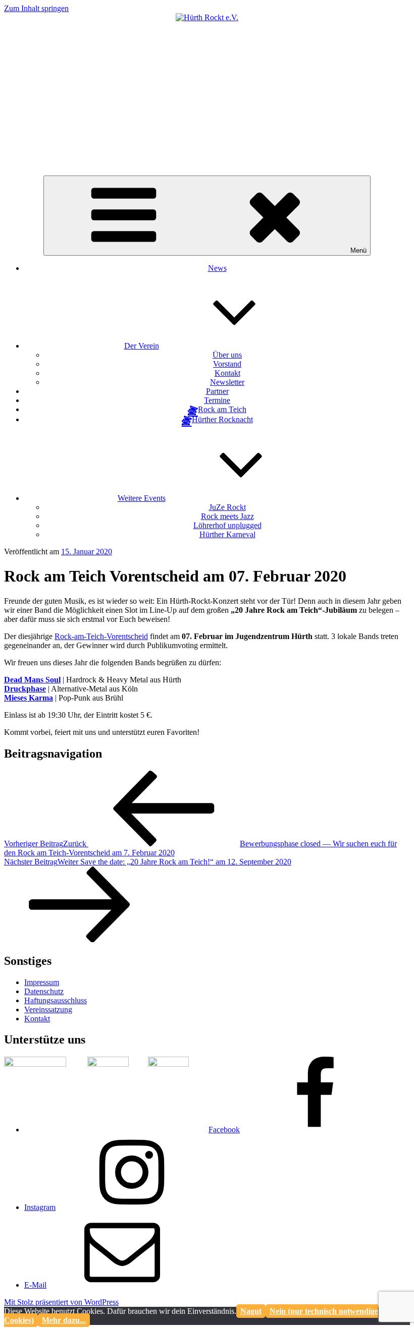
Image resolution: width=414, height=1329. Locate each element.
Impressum (41, 982)
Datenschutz (44, 991)
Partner (217, 391)
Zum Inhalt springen (36, 8)
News (217, 268)
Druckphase (25, 688)
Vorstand (227, 364)
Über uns (227, 355)
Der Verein (141, 345)
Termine (217, 400)
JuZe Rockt (227, 507)
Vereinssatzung (48, 1009)
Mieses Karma (28, 698)
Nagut (251, 1311)
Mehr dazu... (64, 1320)
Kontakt (227, 373)
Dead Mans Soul (32, 679)
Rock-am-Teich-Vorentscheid (101, 636)
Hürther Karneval (227, 534)
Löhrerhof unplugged (227, 525)
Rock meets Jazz (227, 516)
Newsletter (227, 382)
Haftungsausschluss (55, 1000)
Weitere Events (142, 498)
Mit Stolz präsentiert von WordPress (61, 1302)
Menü (358, 250)
